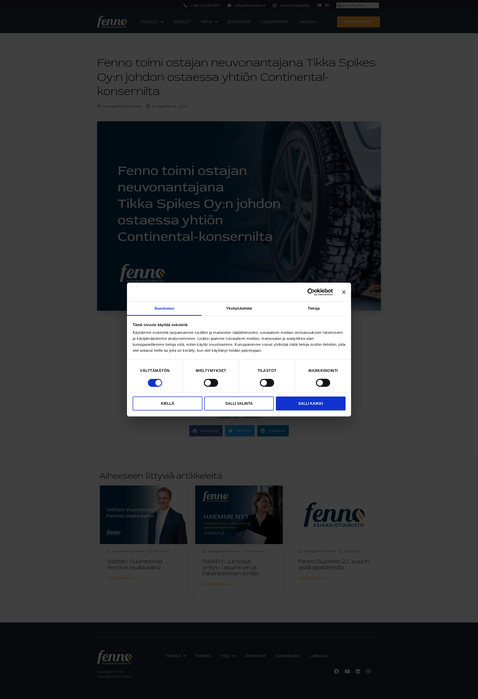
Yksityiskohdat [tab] (239, 308)
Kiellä (167, 403)
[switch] (211, 383)
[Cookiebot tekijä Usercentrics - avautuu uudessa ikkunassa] (311, 292)
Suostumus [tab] (164, 308)
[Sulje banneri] (344, 292)
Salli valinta (239, 403)
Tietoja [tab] (314, 308)
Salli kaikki (310, 403)
